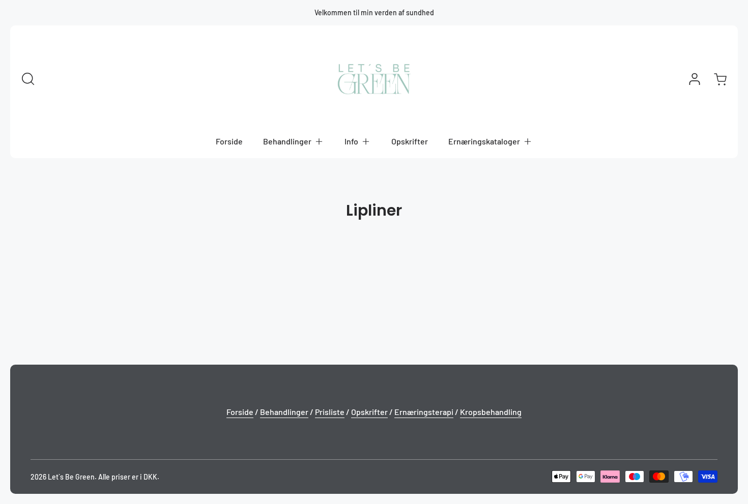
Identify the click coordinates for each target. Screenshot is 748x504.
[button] (293, 141)
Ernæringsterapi (423, 412)
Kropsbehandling (491, 412)
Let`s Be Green (71, 476)
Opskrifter (369, 412)
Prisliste (329, 412)
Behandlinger (284, 412)
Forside (239, 412)
